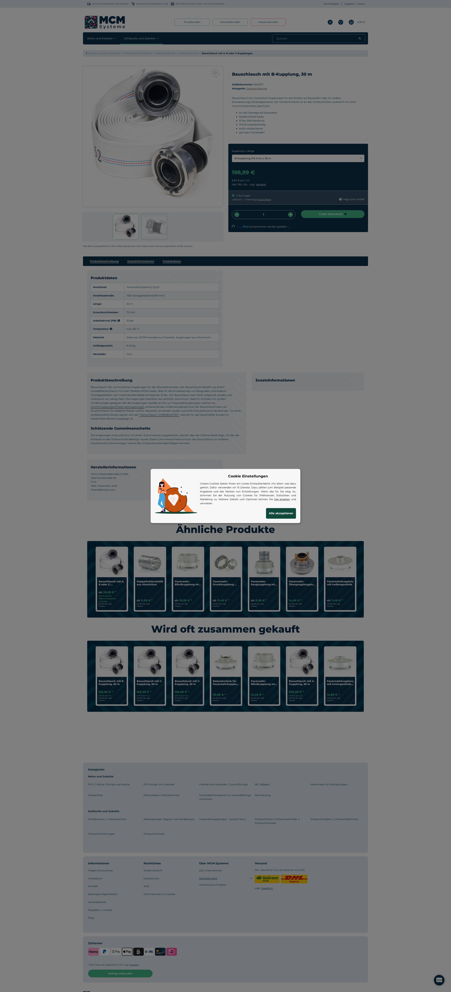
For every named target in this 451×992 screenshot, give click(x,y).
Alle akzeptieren (281, 513)
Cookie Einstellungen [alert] (248, 476)
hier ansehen (282, 499)
